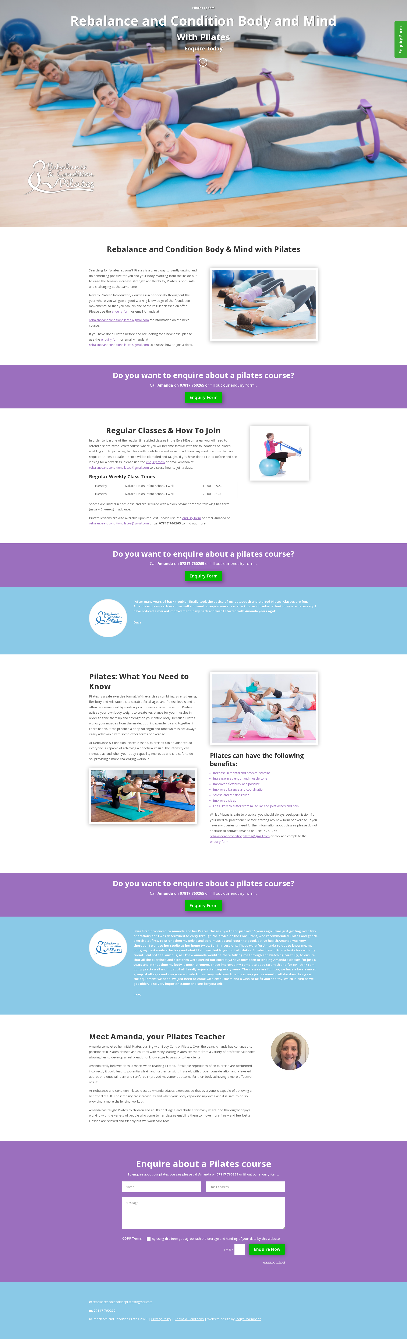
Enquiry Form (203, 397)
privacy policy (274, 1262)
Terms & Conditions (189, 1319)
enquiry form (121, 311)
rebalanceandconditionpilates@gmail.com (119, 320)
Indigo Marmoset (248, 1319)
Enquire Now (267, 1249)
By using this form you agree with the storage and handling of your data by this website (216, 1238)
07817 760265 (266, 831)
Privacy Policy (161, 1319)
